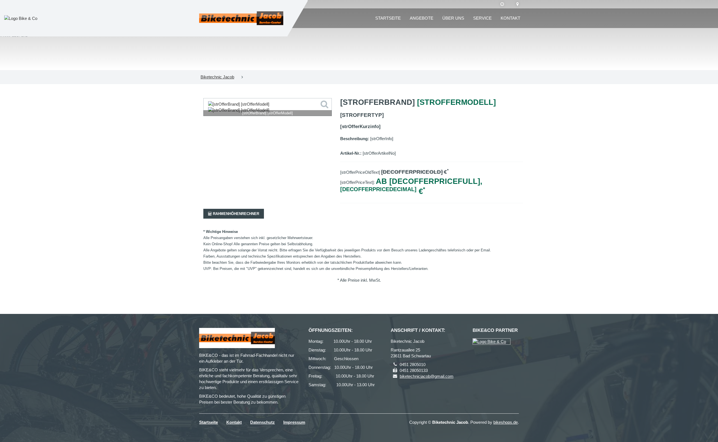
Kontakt (510, 18)
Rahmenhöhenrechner (235, 214)
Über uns (453, 18)
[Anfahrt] (517, 4)
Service (482, 18)
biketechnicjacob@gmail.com (427, 376)
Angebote (421, 18)
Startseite (388, 18)
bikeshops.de (505, 422)
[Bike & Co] (491, 341)
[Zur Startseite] (241, 18)
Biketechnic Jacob (217, 77)
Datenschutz (262, 422)
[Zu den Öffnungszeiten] (502, 4)
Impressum (294, 422)
